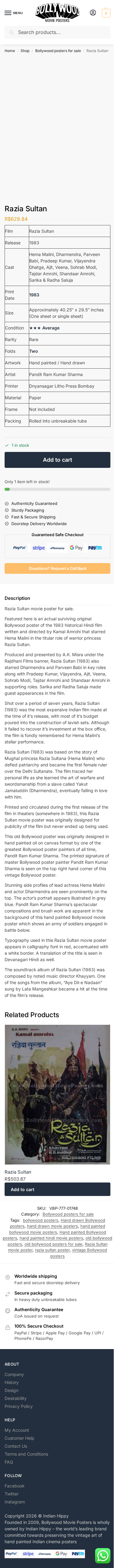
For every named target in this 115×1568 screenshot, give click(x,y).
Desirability (16, 1398)
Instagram (15, 1501)
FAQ (9, 1462)
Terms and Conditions (26, 1454)
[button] (105, 13)
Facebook (15, 1485)
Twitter (11, 1493)
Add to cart (57, 460)
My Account (17, 1430)
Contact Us (16, 1446)
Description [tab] (17, 598)
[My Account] (93, 13)
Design (11, 1390)
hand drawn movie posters (52, 1226)
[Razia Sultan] (57, 1094)
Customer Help (19, 1438)
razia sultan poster (52, 1249)
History (12, 1382)
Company (14, 1374)
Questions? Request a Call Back (57, 568)
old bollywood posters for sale (53, 1244)
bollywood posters (40, 1220)
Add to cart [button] (22, 1189)
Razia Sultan (18, 1172)
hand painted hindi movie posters (51, 1237)
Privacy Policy (19, 1406)
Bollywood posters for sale (58, 50)
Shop (25, 50)
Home (10, 50)
